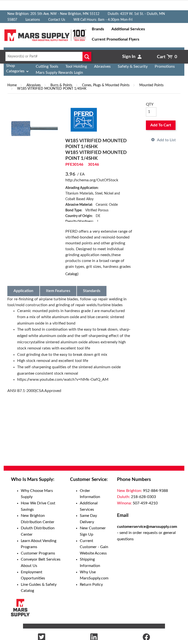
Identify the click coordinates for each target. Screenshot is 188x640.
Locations (32, 20)
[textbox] (47, 56)
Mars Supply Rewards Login (59, 73)
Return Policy (91, 584)
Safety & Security (133, 66)
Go (86, 56)
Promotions (165, 66)
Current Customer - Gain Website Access (94, 547)
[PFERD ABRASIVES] (83, 119)
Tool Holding (76, 66)
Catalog (72, 274)
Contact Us (56, 20)
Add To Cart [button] (160, 125)
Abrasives (102, 66)
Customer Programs (38, 553)
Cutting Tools (47, 66)
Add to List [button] (166, 140)
